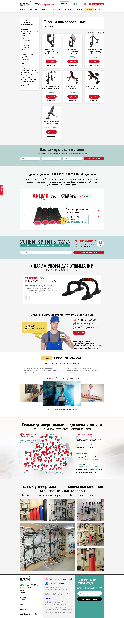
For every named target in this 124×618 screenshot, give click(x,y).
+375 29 (84, 4)
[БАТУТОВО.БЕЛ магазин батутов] (1, 190)
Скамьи (27, 16)
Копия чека (48, 598)
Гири (23, 57)
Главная (22, 16)
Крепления (24, 88)
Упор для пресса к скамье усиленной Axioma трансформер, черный (94, 51)
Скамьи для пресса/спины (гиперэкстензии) (29, 39)
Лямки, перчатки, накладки (28, 65)
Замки (23, 49)
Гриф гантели (25, 47)
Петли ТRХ (72, 363)
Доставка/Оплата (24, 597)
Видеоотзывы (61, 358)
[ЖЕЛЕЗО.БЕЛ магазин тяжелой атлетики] (1, 193)
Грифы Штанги (25, 45)
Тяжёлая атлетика (26, 31)
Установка (22, 599)
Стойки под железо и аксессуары (27, 55)
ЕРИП (91, 447)
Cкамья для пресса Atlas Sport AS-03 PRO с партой (94, 87)
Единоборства (25, 72)
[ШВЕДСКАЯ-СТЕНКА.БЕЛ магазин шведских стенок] (1, 187)
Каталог (22, 10)
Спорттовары (33, 10)
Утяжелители (25, 59)
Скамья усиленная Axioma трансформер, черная (51, 122)
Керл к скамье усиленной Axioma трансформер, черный (51, 87)
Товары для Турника (27, 20)
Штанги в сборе (26, 43)
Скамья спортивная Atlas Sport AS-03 (73, 87)
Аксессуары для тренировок (29, 70)
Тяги (23, 63)
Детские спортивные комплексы (27, 84)
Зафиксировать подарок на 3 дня (89, 252)
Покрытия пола (26, 68)
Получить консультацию (94, 158)
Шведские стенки (26, 22)
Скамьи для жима (27, 37)
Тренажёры (24, 29)
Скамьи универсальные (29, 42)
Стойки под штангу (27, 33)
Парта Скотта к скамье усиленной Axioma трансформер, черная (72, 51)
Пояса (23, 61)
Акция (21, 604)
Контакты (22, 602)
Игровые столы (25, 77)
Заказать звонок (99, 4)
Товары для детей (26, 75)
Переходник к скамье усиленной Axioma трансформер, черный (51, 51)
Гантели (24, 52)
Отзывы (46, 358)
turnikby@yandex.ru (26, 587)
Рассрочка (64, 3)
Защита (24, 66)
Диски (23, 51)
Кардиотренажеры (26, 27)
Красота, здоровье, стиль (28, 79)
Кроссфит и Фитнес (27, 24)
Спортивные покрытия (27, 81)
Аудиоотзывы (76, 358)
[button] (99, 214)
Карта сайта (23, 609)
